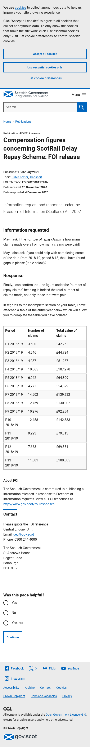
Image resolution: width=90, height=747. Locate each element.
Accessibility (11, 687)
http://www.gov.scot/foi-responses (28, 504)
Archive (30, 687)
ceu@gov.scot (23, 534)
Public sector (20, 177)
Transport (36, 177)
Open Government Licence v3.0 (66, 714)
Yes (14, 603)
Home (7, 121)
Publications (23, 121)
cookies (20, 7)
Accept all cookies (45, 54)
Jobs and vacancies (44, 696)
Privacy (67, 696)
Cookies (61, 687)
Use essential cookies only (45, 67)
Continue (13, 637)
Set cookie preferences (45, 78)
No (14, 613)
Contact (45, 687)
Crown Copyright (14, 696)
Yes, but (17, 623)
